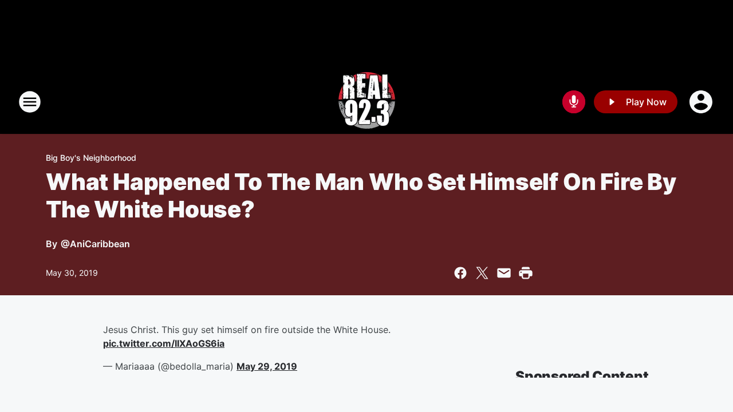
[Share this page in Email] (504, 273)
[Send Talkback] (573, 101)
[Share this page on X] (482, 273)
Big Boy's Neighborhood (91, 158)
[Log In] (702, 101)
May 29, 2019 (267, 366)
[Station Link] (366, 102)
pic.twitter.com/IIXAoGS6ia (163, 343)
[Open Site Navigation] (29, 101)
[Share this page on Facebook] (460, 273)
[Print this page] (526, 273)
